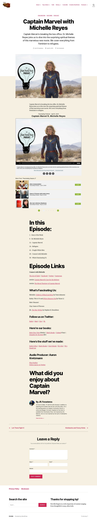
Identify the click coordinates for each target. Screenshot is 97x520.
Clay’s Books (52, 346)
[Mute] (75, 163)
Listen (77, 184)
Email (50, 462)
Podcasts (83, 4)
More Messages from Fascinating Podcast (44, 170)
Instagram (58, 276)
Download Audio (59, 170)
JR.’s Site (60, 346)
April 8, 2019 (50, 48)
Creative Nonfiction (74, 4)
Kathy (31, 321)
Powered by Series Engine (76, 214)
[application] (48, 163)
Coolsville (65, 4)
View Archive (40, 418)
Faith (53, 4)
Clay (40, 321)
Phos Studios (33, 363)
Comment (32, 449)
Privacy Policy (14, 489)
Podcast (56, 15)
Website (31, 468)
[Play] (17, 163)
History (58, 4)
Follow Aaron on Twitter (37, 365)
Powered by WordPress (21, 516)
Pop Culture (45, 4)
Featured (49, 15)
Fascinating (41, 15)
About (37, 4)
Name (31, 462)
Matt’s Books (51, 333)
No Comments (60, 48)
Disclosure (25, 489)
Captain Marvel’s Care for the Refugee (47, 280)
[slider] (79, 163)
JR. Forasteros (39, 48)
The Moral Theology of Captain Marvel (47, 283)
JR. (44, 321)
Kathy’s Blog (33, 346)
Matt (36, 321)
